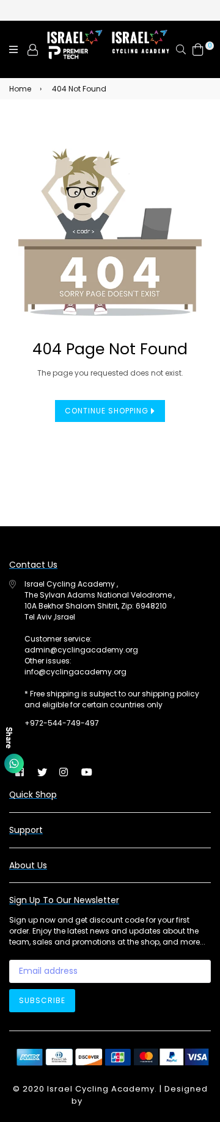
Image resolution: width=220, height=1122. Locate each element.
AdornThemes (116, 1101)
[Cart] (198, 49)
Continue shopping (108, 411)
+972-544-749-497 (61, 723)
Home (20, 89)
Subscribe (42, 1000)
